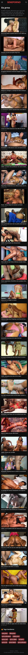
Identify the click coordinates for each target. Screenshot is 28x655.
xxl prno (21, 639)
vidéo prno (16, 636)
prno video (13, 639)
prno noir (5, 639)
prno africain (22, 642)
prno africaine (6, 636)
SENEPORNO (14, 2)
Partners (12, 651)
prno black (12, 642)
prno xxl (4, 642)
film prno (12, 633)
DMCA (16, 651)
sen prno (4, 633)
